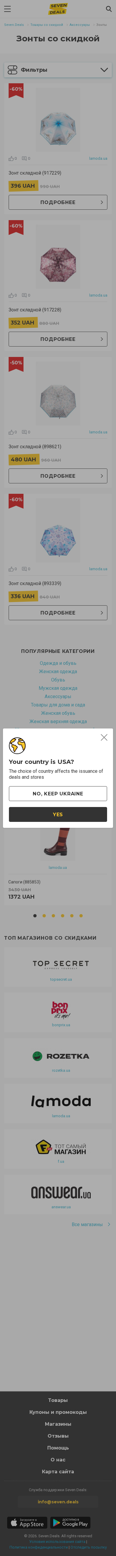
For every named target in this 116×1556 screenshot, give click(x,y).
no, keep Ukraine (58, 794)
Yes (58, 814)
